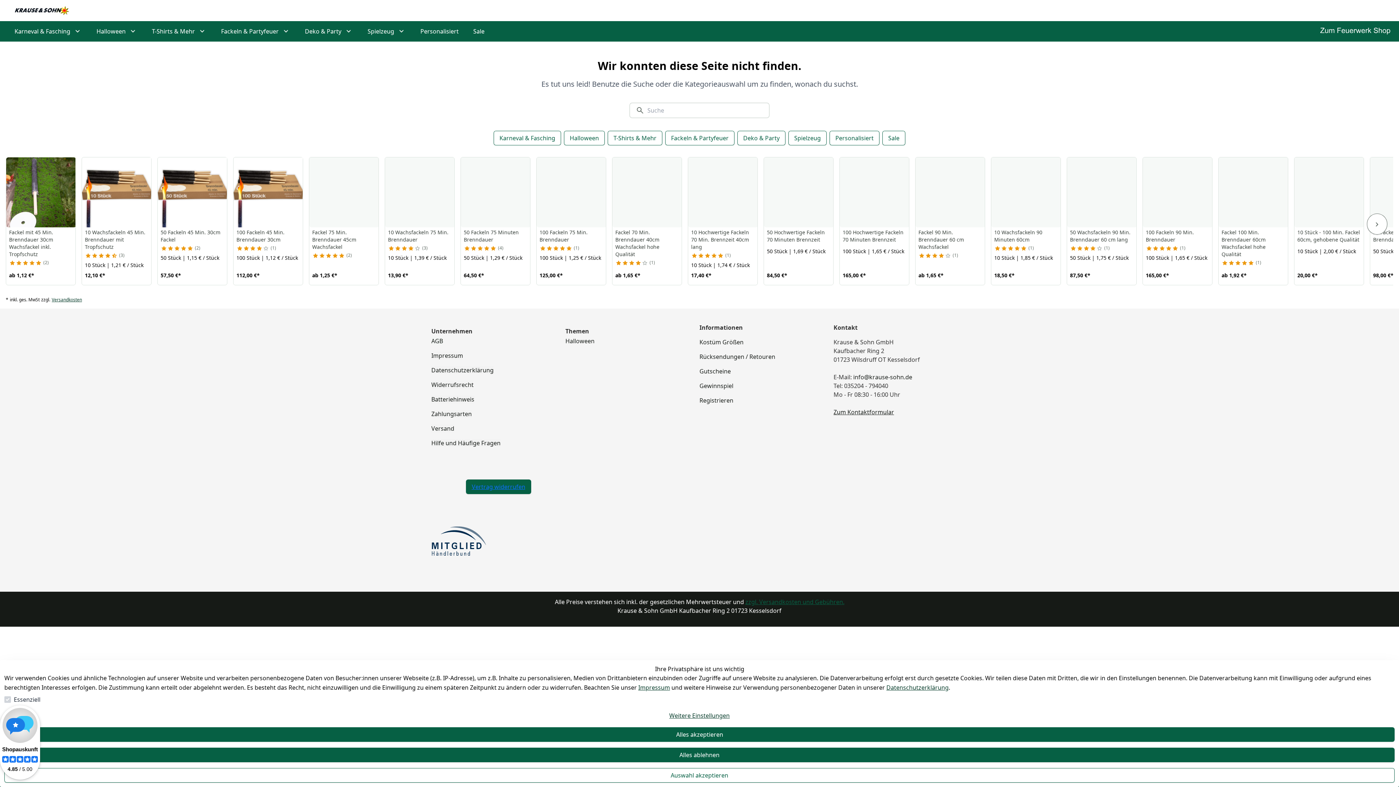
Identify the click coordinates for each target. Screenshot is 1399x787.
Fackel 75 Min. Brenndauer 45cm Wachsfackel (334, 239)
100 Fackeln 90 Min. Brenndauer (1170, 236)
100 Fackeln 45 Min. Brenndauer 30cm (260, 236)
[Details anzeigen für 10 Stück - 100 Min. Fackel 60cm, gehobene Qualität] (1329, 192)
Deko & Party (761, 138)
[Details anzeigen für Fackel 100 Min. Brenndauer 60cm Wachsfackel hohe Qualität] (1254, 192)
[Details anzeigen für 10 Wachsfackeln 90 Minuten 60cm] (1026, 192)
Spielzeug (807, 138)
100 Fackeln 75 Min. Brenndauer (564, 236)
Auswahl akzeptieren (699, 775)
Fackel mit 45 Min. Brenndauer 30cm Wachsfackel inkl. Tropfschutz (31, 243)
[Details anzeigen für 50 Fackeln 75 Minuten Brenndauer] (496, 192)
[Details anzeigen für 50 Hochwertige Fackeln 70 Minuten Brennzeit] (799, 192)
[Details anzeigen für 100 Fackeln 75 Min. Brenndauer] (572, 192)
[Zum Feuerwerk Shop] (1355, 31)
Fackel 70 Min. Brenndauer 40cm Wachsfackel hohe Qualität (637, 243)
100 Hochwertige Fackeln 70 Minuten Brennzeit (873, 236)
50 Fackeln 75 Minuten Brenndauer (491, 236)
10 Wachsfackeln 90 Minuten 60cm (1018, 236)
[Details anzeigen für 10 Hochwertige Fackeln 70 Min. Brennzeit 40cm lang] (723, 192)
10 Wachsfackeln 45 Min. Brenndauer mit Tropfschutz (115, 239)
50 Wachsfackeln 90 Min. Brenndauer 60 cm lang (1100, 236)
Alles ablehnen (699, 755)
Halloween (584, 138)
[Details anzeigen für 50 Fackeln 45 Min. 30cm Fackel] (193, 192)
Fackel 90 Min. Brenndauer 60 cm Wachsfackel (941, 239)
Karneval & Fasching (527, 138)
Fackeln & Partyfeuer (700, 138)
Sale (894, 138)
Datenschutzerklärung (917, 688)
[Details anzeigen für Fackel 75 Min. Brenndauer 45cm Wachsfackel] (344, 192)
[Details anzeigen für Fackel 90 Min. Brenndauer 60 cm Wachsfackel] (950, 192)
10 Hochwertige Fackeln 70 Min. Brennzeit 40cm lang (720, 239)
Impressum (654, 688)
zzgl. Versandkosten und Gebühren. (795, 602)
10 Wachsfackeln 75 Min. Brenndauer (418, 236)
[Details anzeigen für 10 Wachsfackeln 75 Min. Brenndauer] (420, 192)
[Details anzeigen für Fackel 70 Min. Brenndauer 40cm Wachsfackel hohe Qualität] (647, 192)
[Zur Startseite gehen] (42, 10)
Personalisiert (854, 138)
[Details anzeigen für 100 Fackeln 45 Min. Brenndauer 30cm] (268, 192)
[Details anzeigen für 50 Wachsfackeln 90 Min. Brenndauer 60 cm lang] (1102, 192)
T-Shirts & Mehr (635, 138)
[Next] (1377, 224)
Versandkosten (67, 300)
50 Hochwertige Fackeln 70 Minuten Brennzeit (796, 236)
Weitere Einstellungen (699, 716)
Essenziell (27, 700)
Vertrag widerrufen (498, 487)
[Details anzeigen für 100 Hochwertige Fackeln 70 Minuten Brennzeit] (875, 192)
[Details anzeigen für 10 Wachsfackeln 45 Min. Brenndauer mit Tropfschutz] (117, 192)
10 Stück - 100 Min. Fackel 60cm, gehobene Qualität (1328, 236)
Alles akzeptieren (699, 735)
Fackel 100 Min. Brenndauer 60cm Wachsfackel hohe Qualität (1244, 243)
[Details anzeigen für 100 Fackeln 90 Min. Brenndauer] (1178, 192)
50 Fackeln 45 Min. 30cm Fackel (190, 236)
